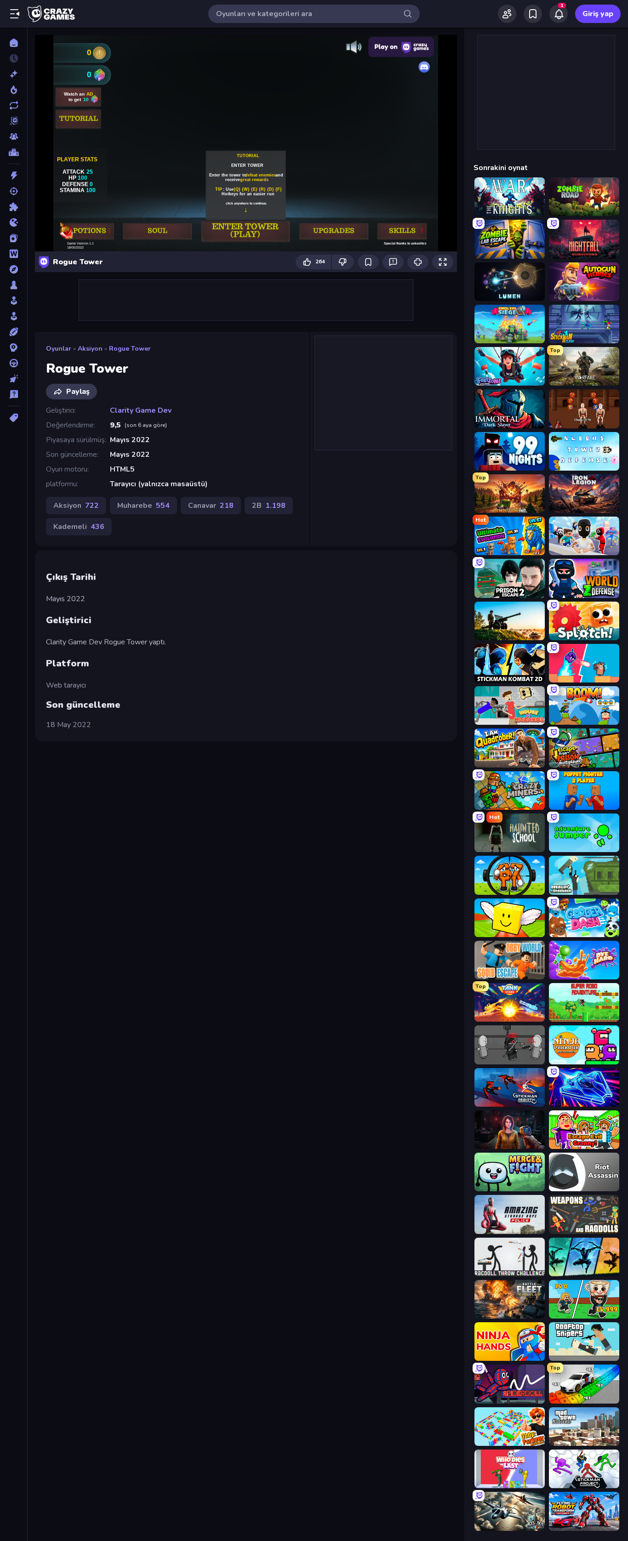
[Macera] (13, 269)
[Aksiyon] (13, 175)
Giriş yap (597, 14)
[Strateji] (13, 347)
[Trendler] (13, 89)
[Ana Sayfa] (13, 43)
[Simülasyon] (13, 316)
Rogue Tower (130, 348)
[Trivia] (13, 394)
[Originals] (13, 121)
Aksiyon (90, 348)
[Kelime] (13, 254)
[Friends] (507, 14)
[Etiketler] (13, 418)
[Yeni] (13, 74)
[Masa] (13, 285)
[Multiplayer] (13, 136)
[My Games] (533, 14)
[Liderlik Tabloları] (13, 152)
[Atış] (13, 191)
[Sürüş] (13, 363)
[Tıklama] (13, 379)
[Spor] (13, 332)
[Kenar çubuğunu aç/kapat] (15, 14)
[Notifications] (558, 14)
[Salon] (13, 300)
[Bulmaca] (13, 207)
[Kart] (13, 238)
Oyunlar (58, 348)
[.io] (13, 222)
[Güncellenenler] (13, 105)
